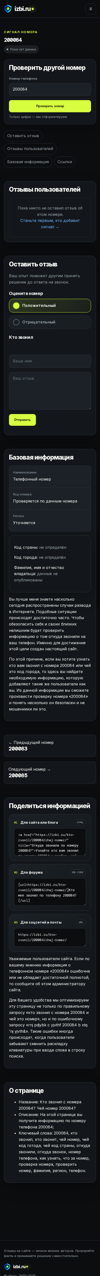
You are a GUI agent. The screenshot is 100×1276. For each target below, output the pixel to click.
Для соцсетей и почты (41, 922)
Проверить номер (50, 106)
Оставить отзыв (23, 135)
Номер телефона (23, 78)
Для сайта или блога (39, 822)
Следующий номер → (29, 773)
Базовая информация (28, 161)
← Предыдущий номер (31, 746)
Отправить (22, 420)
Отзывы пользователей (30, 148)
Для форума (31, 872)
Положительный (39, 305)
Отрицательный (38, 322)
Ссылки (65, 161)
